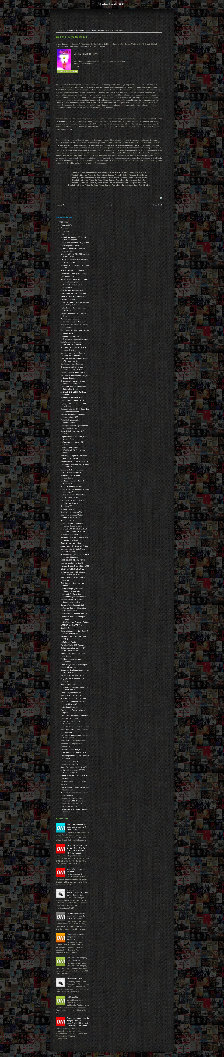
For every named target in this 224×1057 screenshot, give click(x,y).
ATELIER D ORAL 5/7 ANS (71, 486)
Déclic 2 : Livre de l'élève (71, 36)
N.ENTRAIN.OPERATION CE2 (73, 676)
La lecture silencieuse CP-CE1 (73, 400)
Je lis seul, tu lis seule (69, 534)
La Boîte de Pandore (69, 642)
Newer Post (61, 205)
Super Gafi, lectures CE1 (71, 693)
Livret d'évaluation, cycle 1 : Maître (75, 727)
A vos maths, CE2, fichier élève (73, 753)
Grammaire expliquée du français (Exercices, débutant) (77, 936)
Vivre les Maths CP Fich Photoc (73, 781)
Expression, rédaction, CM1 (72, 397)
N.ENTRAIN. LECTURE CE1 (72, 569)
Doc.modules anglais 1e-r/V (72, 744)
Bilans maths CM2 (68, 520)
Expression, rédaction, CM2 (72, 750)
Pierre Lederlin (97, 30)
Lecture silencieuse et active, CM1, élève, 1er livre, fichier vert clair (76, 915)
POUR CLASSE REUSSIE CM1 (73, 699)
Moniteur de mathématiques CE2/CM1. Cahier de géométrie (77, 892)
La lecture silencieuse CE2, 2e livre (75, 243)
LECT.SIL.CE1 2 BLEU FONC (73, 560)
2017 (61, 222)
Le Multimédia (72, 997)
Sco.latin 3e (65, 628)
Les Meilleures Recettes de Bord (74, 614)
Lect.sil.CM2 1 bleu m (69, 761)
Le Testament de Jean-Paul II (73, 372)
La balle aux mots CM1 (70, 764)
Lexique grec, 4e (67, 509)
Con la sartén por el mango (72, 364)
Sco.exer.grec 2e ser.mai (71, 246)
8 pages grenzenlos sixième (72, 290)
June (63, 231)
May (63, 234)
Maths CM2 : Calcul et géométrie (74, 741)
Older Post (157, 205)
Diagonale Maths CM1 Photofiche (74, 461)
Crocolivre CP (66, 328)
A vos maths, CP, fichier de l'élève (74, 546)
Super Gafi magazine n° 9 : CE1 (74, 767)
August (64, 225)
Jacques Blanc (68, 30)
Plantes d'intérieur (68, 299)
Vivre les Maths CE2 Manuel (72, 271)
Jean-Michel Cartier (82, 30)
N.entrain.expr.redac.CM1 (71, 512)
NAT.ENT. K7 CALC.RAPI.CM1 (73, 296)
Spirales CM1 (66, 747)
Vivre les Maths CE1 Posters (72, 645)
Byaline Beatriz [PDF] (112, 4)
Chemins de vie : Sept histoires (73, 293)
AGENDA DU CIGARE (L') (71, 625)
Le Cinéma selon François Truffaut (75, 622)
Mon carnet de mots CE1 (71, 696)
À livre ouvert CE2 (68, 684)
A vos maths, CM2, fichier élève (73, 322)
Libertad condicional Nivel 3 (72, 563)
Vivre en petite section (70, 319)
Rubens (64, 784)
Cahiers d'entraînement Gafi (72, 605)
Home (112, 13)
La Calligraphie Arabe (69, 707)
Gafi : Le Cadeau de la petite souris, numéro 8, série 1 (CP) (76, 826)
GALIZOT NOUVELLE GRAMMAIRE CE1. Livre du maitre (73, 450)
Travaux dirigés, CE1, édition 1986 (75, 566)
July (63, 228)
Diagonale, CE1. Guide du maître (74, 325)
